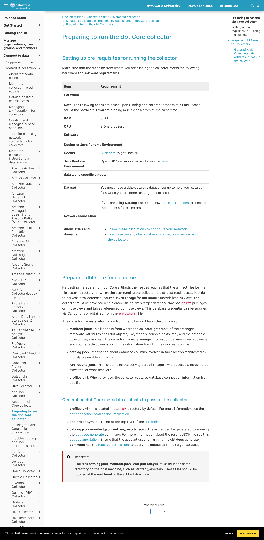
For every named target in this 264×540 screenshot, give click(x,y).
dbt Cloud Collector (19, 453)
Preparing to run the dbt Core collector (24, 415)
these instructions (175, 203)
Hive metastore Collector (23, 520)
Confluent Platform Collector (19, 366)
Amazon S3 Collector (20, 243)
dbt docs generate (89, 434)
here (164, 161)
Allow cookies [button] (247, 533)
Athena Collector (24, 274)
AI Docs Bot (229, 6)
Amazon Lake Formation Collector (22, 231)
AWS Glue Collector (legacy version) (24, 293)
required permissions (114, 445)
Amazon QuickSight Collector (20, 254)
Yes (143, 511)
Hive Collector (22, 512)
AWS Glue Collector (19, 282)
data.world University (163, 6)
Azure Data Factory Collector (20, 307)
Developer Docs (200, 6)
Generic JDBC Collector (22, 494)
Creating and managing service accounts (22, 124)
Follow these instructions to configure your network (147, 229)
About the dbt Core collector (22, 403)
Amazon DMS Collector (22, 185)
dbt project (153, 422)
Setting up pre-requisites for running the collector (245, 30)
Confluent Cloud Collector (24, 355)
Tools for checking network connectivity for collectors (22, 139)
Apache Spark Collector (22, 266)
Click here (108, 153)
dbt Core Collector (18, 394)
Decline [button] (228, 533)
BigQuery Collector (19, 345)
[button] (258, 5)
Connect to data (16, 55)
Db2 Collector (22, 386)
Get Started (13, 25)
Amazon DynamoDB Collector (20, 197)
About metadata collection (21, 76)
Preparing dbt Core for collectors (244, 42)
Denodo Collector (18, 463)
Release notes (15, 18)
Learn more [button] (115, 533)
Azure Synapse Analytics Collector (23, 333)
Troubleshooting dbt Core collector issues (24, 442)
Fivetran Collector (18, 485)
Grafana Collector (18, 504)
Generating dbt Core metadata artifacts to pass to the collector (247, 55)
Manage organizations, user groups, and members (20, 44)
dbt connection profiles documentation (99, 414)
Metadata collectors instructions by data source (20, 156)
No (164, 511)
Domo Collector (23, 471)
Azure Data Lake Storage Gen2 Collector (24, 320)
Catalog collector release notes (21, 99)
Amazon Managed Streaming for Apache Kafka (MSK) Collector (23, 214)
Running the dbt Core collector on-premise (23, 428)
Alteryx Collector (24, 178)
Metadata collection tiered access (21, 87)
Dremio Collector (24, 477)
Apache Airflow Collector (23, 170)
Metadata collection (21, 68)
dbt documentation (84, 439)
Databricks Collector (19, 378)
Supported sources (20, 62)
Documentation (72, 17)
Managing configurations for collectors (22, 110)
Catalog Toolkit (15, 33)
